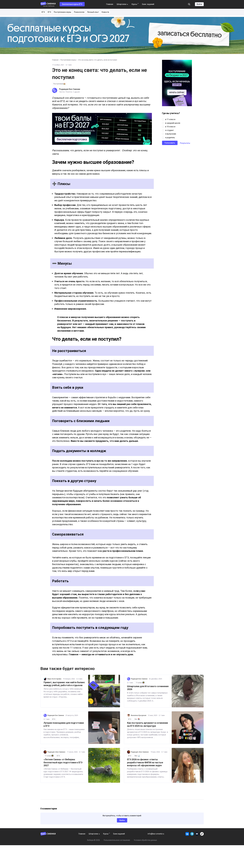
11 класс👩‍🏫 (140, 683)
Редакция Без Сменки (69, 89)
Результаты (185, 143)
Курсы (134, 4)
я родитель (170, 137)
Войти (199, 4)
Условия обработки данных (145, 840)
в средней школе (172, 123)
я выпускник (170, 134)
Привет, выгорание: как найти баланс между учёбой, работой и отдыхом (64, 684)
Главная (109, 4)
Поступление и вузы (62, 12)
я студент (169, 130)
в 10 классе (170, 126)
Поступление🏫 (59, 84)
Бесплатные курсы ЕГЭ (72, 4)
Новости (105, 12)
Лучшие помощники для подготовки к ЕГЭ (64, 724)
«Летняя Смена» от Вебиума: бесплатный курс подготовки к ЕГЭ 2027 (63, 762)
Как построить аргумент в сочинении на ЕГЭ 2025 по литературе (147, 724)
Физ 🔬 (137, 756)
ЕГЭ (43, 12)
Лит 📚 (137, 719)
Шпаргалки (121, 4)
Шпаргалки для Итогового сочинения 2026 (148, 688)
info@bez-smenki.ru (156, 834)
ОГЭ (49, 12)
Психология (79, 12)
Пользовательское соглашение (117, 840)
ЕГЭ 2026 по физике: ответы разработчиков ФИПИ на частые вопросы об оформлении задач (145, 762)
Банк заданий (148, 4)
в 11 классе (170, 119)
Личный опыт (93, 12)
